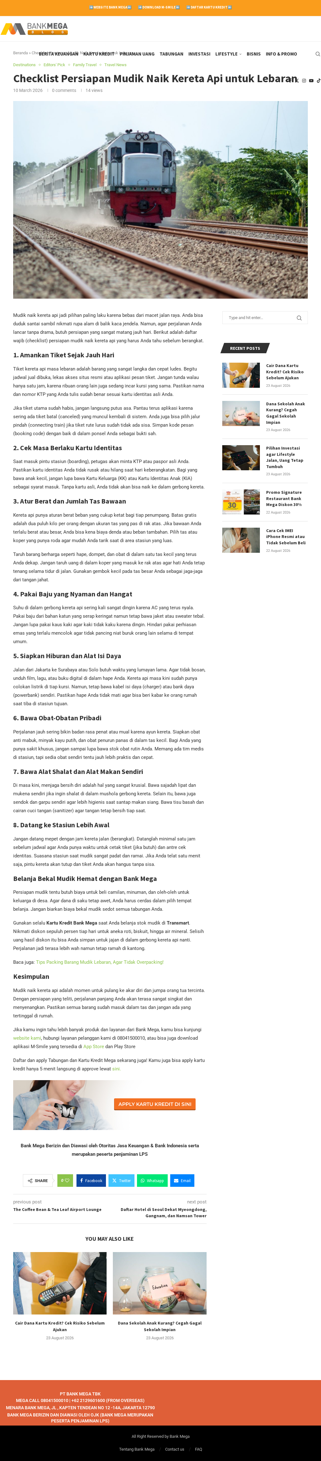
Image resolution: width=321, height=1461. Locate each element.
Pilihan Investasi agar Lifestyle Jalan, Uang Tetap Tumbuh (284, 457)
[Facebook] (290, 80)
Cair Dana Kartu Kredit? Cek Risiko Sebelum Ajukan (285, 372)
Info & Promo (281, 54)
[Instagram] (304, 80)
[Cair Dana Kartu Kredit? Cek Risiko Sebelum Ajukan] (60, 1283)
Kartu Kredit (99, 54)
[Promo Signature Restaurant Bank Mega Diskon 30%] (241, 502)
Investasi (199, 54)
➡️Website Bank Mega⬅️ (110, 7)
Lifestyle (226, 54)
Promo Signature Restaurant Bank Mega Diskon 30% (284, 498)
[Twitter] (297, 80)
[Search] (318, 54)
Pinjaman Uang (137, 54)
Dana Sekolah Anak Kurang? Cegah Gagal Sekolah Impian (285, 413)
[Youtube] (311, 80)
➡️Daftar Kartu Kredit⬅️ (209, 7)
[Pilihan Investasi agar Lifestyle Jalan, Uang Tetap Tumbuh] (241, 457)
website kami (27, 1038)
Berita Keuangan (58, 54)
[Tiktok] (319, 80)
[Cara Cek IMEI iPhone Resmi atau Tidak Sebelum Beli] (241, 540)
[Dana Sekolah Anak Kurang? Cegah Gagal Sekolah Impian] (159, 1283)
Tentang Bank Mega (137, 1449)
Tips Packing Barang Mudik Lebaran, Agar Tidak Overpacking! (100, 962)
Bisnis (254, 54)
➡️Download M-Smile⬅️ (159, 7)
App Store (94, 1046)
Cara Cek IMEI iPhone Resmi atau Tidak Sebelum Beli (286, 537)
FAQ (198, 1449)
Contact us (174, 1449)
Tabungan (171, 54)
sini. (116, 1069)
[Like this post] (67, 1180)
